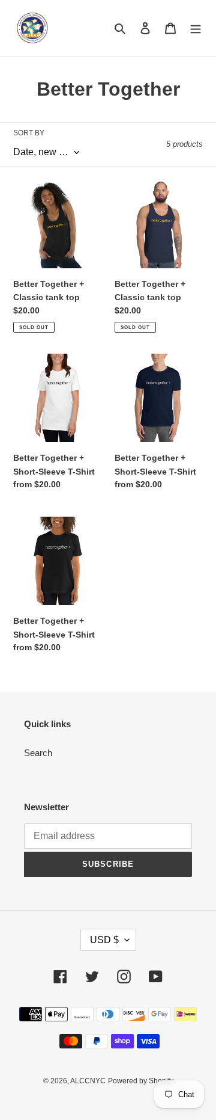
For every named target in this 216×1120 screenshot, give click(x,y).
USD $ (104, 940)
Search (38, 753)
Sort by (28, 133)
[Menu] (195, 28)
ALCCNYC (88, 1081)
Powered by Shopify (140, 1081)
